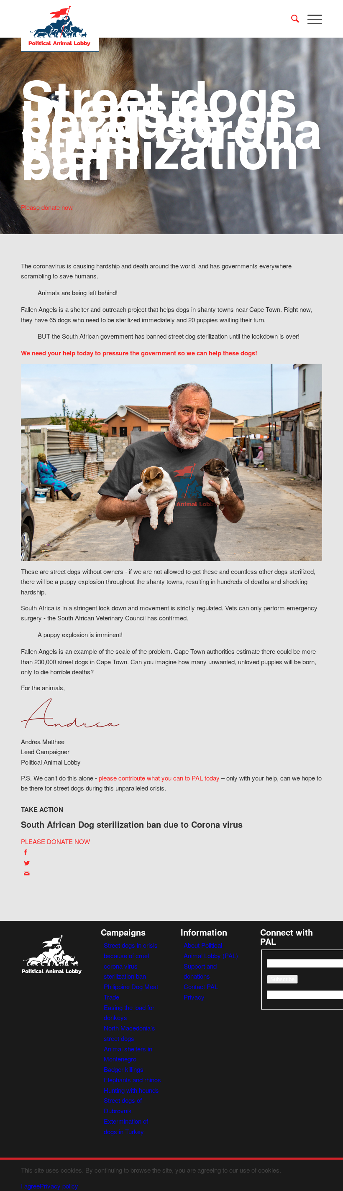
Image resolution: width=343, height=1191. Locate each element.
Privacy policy (59, 1185)
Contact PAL (201, 986)
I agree (30, 1185)
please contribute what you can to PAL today (159, 777)
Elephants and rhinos (132, 1079)
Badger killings (123, 1069)
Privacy (194, 996)
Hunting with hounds (131, 1090)
